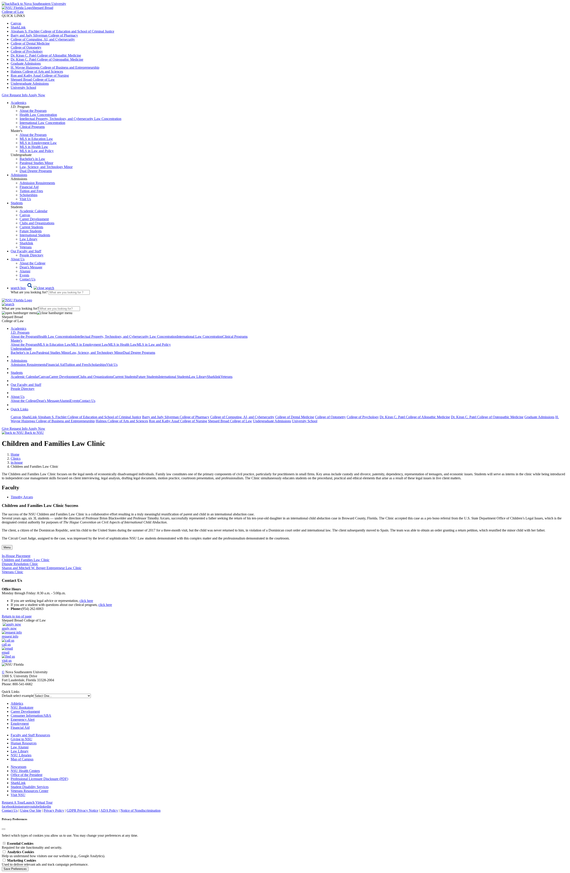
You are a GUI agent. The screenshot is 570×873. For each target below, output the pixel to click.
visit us (7, 660)
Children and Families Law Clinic (25, 560)
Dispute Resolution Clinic (20, 564)
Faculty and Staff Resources (30, 735)
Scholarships (28, 195)
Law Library (28, 239)
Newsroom (18, 767)
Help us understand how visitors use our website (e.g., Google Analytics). (53, 854)
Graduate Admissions (26, 63)
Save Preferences (15, 869)
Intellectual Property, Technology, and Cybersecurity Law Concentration (70, 119)
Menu (7, 547)
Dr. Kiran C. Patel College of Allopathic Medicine (46, 55)
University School (23, 87)
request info (10, 636)
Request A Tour (13, 802)
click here (86, 601)
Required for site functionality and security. (32, 845)
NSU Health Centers (25, 771)
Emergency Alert (23, 719)
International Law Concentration (42, 123)
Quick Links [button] (19, 409)
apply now (9, 628)
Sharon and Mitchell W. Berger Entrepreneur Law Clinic (41, 568)
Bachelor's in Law (32, 159)
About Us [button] (17, 259)
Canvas (16, 23)
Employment (20, 723)
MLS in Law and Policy (37, 151)
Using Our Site (30, 810)
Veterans (26, 247)
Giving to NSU (21, 739)
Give (5, 95)
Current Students (31, 227)
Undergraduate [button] (21, 348)
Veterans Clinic (12, 572)
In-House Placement (16, 556)
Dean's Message (31, 267)
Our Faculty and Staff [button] (26, 251)
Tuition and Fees (31, 191)
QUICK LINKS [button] (13, 16)
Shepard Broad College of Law (33, 79)
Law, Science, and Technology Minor (46, 167)
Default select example (18, 696)
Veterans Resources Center (29, 791)
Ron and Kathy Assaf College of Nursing (40, 75)
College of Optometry (26, 47)
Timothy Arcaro (22, 497)
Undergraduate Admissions (30, 83)
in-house (17, 462)
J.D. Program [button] (20, 332)
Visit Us (25, 199)
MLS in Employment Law (38, 143)
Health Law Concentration (38, 115)
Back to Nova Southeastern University (39, 4)
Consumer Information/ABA (31, 715)
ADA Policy (109, 810)
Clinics (15, 458)
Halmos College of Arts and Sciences (37, 71)
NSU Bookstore (22, 707)
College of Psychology (27, 51)
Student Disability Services (30, 787)
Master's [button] (16, 340)
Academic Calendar (33, 211)
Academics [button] (18, 103)
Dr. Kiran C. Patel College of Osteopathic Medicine (47, 59)
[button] (32, 288)
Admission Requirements (37, 183)
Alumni (25, 271)
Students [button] (17, 203)
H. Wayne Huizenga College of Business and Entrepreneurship (55, 67)
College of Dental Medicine (30, 43)
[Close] (3, 829)
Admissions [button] (19, 175)
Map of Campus (22, 759)
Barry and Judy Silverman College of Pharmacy (44, 35)
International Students (35, 235)
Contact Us (27, 279)
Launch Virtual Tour (38, 802)
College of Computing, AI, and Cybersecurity (43, 39)
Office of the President (26, 775)
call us (6, 644)
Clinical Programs (32, 127)
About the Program (33, 111)
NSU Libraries (21, 755)
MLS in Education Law (36, 139)
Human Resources (24, 743)
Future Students (31, 231)
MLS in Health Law (34, 147)
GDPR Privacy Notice (82, 810)
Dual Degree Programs (36, 171)
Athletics (17, 703)
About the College (32, 263)
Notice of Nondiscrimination (140, 810)
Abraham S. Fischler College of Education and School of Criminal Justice (62, 31)
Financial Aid (29, 187)
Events (24, 275)
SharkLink (18, 27)
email (5, 652)
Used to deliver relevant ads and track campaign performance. (45, 862)
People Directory (31, 255)
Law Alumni (19, 747)
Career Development (34, 219)
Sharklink (26, 243)
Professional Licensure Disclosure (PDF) (39, 779)
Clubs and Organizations (37, 223)
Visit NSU (18, 795)
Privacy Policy (54, 810)
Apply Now (36, 95)
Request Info (18, 95)
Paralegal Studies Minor (36, 163)
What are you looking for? (30, 292)
